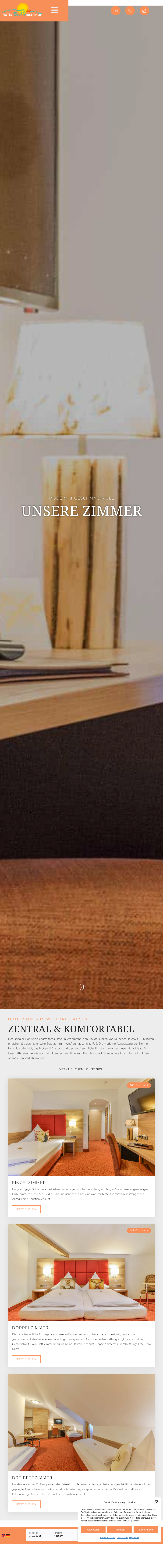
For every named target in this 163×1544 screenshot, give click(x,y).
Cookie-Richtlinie (107, 1538)
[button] (156, 1502)
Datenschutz (122, 1538)
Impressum (134, 1538)
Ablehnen (119, 1529)
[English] (4, 1536)
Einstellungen (146, 1529)
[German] (8, 1536)
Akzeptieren (93, 1529)
